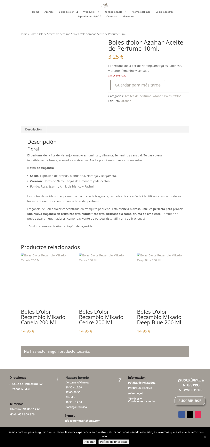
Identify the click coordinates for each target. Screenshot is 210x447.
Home (35, 11)
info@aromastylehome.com (82, 420)
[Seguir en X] (190, 414)
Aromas (49, 11)
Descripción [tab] (33, 129)
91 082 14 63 (31, 409)
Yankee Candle (113, 11)
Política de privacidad (114, 441)
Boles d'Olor (37, 34)
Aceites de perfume (58, 34)
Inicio (24, 34)
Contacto (111, 16)
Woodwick (89, 11)
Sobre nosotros (164, 11)
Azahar (158, 96)
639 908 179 (26, 414)
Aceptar (89, 441)
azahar (126, 101)
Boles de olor (66, 11)
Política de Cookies (140, 388)
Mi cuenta (129, 16)
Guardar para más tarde (138, 85)
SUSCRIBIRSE (189, 401)
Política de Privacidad (141, 382)
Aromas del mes (141, 11)
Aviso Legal (135, 393)
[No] (205, 437)
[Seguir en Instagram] (198, 414)
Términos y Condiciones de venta (141, 400)
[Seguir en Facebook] (181, 414)
